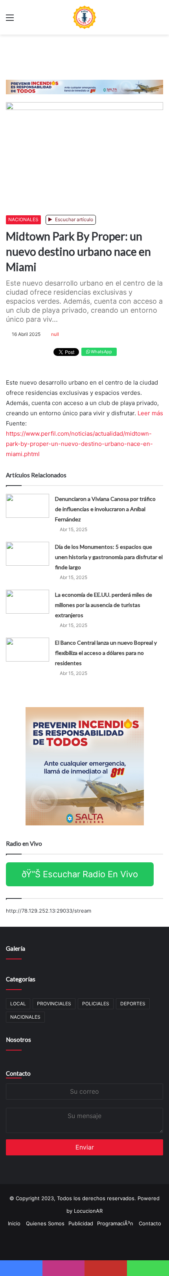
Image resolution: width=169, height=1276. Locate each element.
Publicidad (80, 1223)
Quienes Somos (45, 1223)
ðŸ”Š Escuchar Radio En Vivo (80, 874)
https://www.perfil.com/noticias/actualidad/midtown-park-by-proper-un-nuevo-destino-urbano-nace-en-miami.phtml (79, 444)
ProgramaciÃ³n (115, 1223)
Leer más (150, 413)
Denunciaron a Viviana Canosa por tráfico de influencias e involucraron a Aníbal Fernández (105, 508)
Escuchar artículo (73, 219)
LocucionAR (88, 1211)
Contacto (18, 1073)
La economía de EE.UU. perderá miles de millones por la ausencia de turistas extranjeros (103, 604)
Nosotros (18, 1039)
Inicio (14, 1223)
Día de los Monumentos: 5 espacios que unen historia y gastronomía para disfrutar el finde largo (109, 556)
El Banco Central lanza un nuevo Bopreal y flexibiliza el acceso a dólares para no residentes (106, 652)
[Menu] (10, 20)
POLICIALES (95, 1003)
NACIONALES (23, 219)
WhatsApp (101, 351)
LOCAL (18, 1003)
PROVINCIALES (54, 1003)
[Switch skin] (159, 20)
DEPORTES (132, 1003)
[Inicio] (84, 17)
